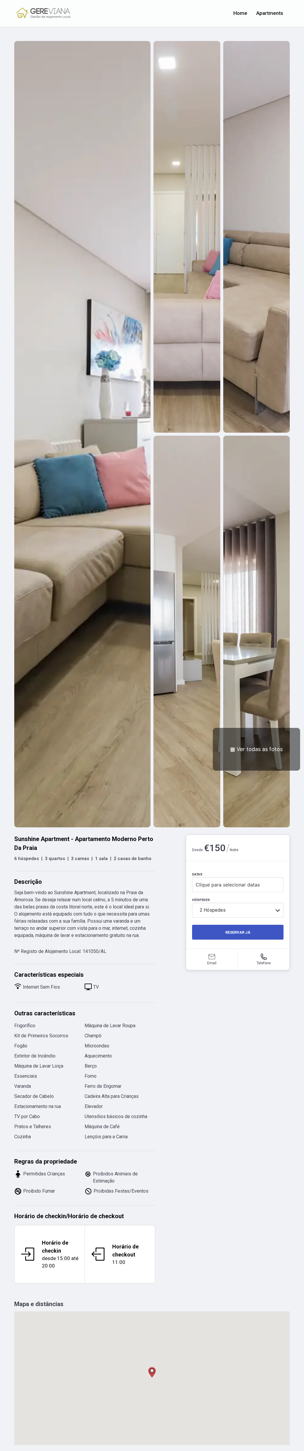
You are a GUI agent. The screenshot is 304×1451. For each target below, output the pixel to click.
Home (240, 13)
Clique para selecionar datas (228, 885)
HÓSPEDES (201, 900)
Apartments (269, 13)
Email (211, 963)
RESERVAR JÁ (237, 932)
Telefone (263, 963)
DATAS (197, 874)
